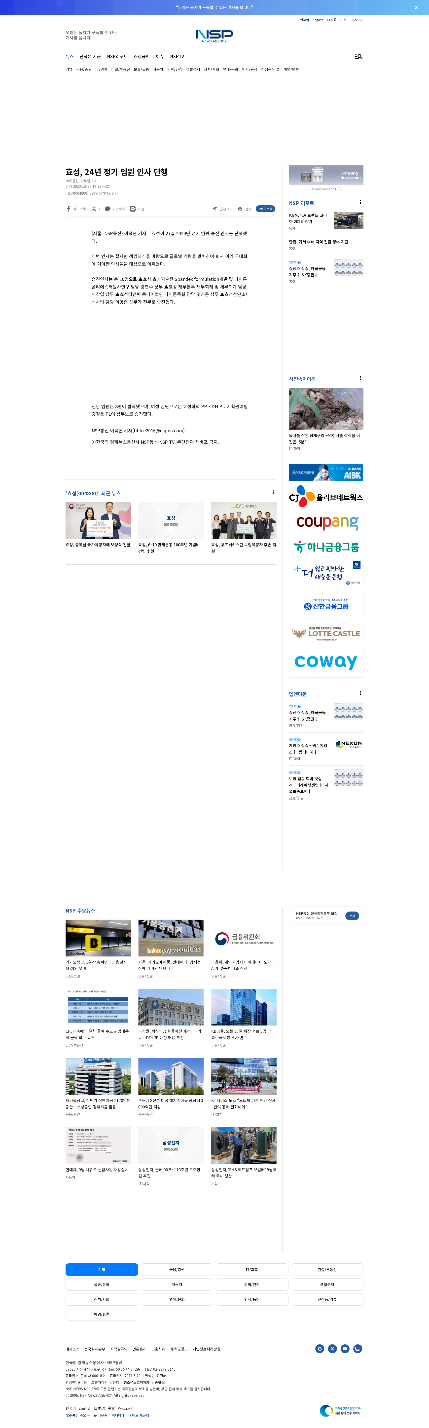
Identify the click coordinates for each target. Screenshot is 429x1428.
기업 (101, 1269)
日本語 (332, 19)
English (318, 19)
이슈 (160, 56)
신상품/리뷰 (327, 1299)
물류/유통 (101, 1284)
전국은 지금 (90, 56)
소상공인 (142, 56)
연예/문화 (177, 1299)
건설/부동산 (327, 1269)
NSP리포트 (117, 56)
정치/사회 (101, 1299)
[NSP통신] (214, 36)
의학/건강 (252, 1284)
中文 (343, 19)
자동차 (177, 1284)
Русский (357, 19)
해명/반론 (101, 1314)
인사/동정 (252, 1299)
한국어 (304, 19)
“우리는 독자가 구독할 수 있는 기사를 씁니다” (214, 7)
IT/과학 (252, 1269)
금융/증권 (177, 1269)
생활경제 (327, 1284)
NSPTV (177, 56)
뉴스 (69, 56)
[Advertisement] (389, 221)
